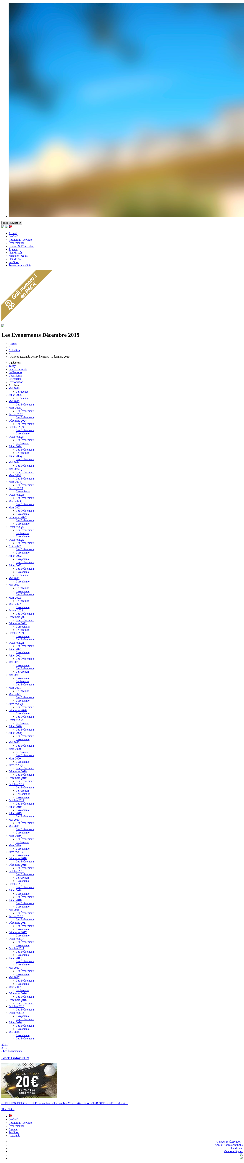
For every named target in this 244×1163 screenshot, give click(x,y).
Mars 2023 (15, 501)
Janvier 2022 (16, 610)
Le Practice (15, 378)
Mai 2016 (14, 1032)
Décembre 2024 (18, 420)
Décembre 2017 (18, 922)
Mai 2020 (14, 742)
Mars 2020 (15, 748)
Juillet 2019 (15, 806)
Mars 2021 (15, 687)
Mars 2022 (15, 597)
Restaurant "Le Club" (21, 239)
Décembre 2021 (18, 616)
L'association (16, 381)
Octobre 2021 (16, 633)
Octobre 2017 (16, 938)
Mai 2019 (14, 819)
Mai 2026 (14, 388)
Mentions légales (18, 255)
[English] (10, 227)
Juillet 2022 (15, 555)
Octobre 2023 (16, 494)
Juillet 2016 (15, 1022)
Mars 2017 (15, 987)
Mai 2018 (14, 909)
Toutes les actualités (20, 265)
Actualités (14, 350)
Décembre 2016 (18, 993)
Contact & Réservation (21, 246)
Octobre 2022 (16, 526)
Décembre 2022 (18, 517)
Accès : (229, 1144)
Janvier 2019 (16, 851)
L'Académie (15, 375)
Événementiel (16, 242)
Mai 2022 (14, 578)
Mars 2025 (15, 407)
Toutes (12, 365)
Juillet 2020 (15, 726)
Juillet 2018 (15, 890)
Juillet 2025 (15, 394)
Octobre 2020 (16, 719)
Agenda (13, 249)
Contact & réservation (229, 1141)
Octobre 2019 (16, 784)
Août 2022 (15, 546)
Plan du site (15, 258)
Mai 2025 (14, 401)
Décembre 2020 (18, 710)
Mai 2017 (14, 967)
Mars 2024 (15, 475)
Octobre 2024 (16, 427)
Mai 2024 (14, 462)
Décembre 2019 (18, 771)
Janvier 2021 (16, 703)
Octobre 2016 (16, 1006)
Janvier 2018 (16, 916)
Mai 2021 (14, 661)
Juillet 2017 (15, 958)
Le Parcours (15, 372)
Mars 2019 (15, 835)
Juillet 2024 (15, 446)
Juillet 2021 (15, 649)
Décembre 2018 (18, 858)
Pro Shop (14, 262)
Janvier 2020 (16, 764)
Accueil (13, 233)
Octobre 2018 (16, 871)
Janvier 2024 (16, 488)
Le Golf (13, 236)
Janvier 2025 (16, 414)
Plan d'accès (15, 252)
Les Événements (18, 369)
